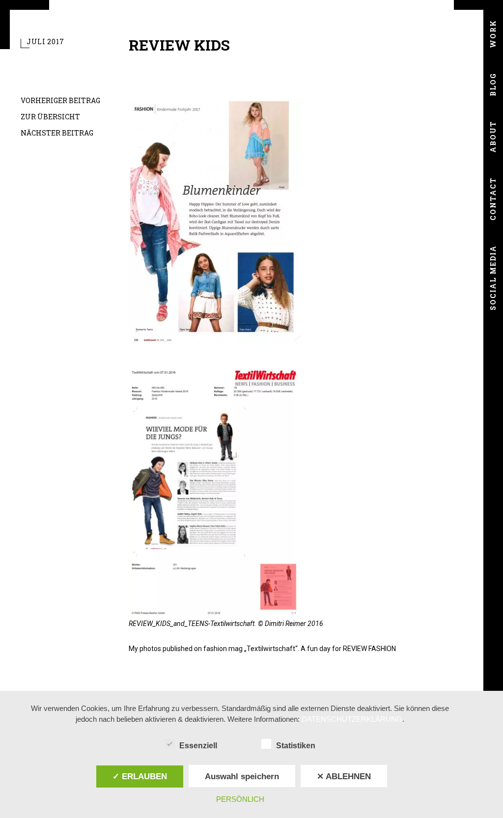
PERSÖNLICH (240, 799)
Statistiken (295, 745)
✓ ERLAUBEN (139, 776)
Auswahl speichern (242, 776)
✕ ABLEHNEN (344, 776)
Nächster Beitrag (57, 132)
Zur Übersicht (50, 116)
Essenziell (198, 745)
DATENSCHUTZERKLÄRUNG (352, 719)
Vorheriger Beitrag (60, 100)
